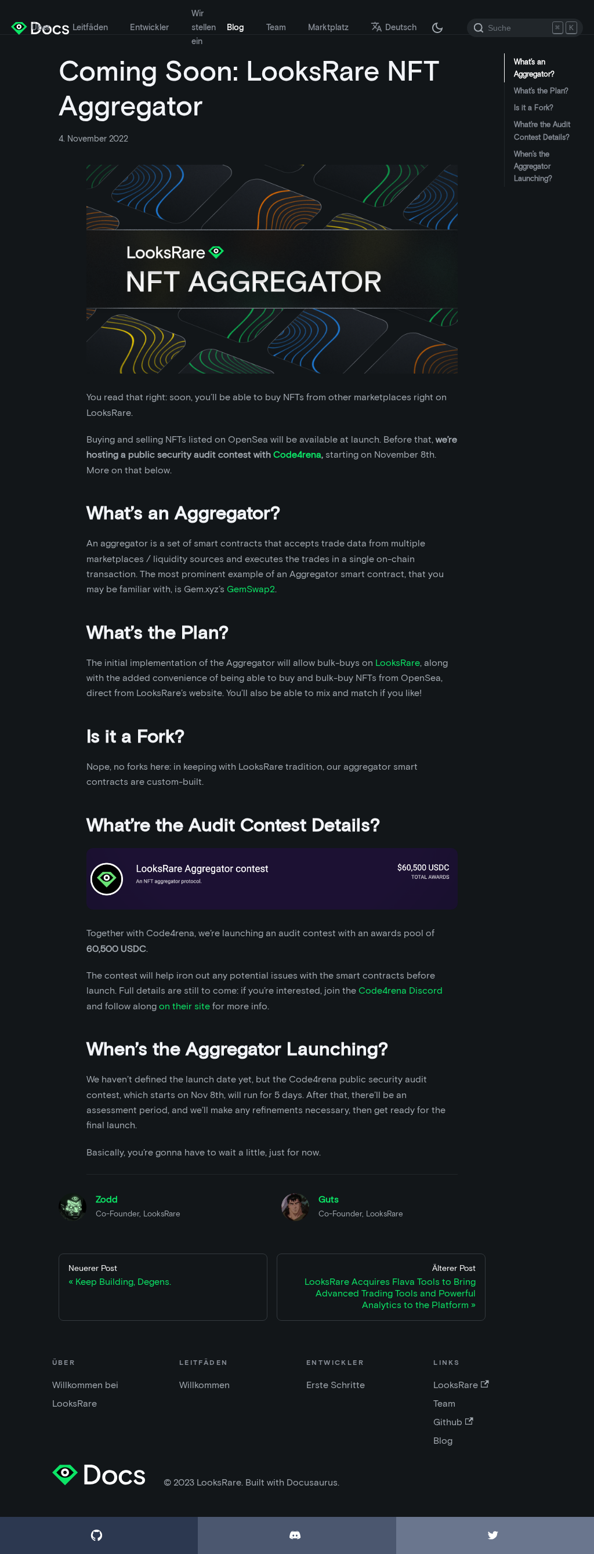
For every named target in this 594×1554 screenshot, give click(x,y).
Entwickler (149, 27)
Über (40, 27)
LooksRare (397, 662)
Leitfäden (90, 27)
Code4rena (297, 454)
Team (276, 27)
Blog (235, 27)
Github (447, 1422)
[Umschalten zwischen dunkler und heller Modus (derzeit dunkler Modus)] (437, 28)
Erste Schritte (335, 1384)
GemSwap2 (251, 589)
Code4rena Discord (400, 990)
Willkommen (204, 1384)
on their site (184, 1006)
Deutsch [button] (400, 27)
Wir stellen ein (203, 27)
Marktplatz (328, 27)
